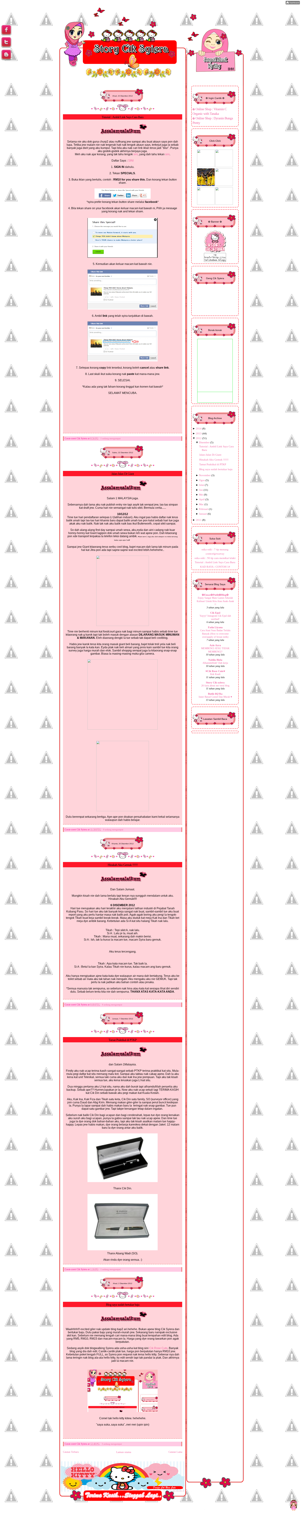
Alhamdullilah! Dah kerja (215, 662)
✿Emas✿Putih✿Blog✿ (215, 594)
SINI (131, 160)
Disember (204, 442)
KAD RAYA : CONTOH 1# (215, 566)
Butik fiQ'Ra (215, 693)
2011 (198, 519)
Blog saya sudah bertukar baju (122, 1304)
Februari (203, 508)
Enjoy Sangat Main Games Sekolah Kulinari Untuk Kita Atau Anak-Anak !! (215, 601)
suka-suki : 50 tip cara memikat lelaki (214, 558)
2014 (198, 428)
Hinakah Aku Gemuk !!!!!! (123, 865)
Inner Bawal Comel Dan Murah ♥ (215, 696)
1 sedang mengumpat (110, 438)
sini (135, 154)
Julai (201, 484)
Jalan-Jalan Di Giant (122, 473)
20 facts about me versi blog (215, 685)
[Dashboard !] (293, 3)
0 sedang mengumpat (113, 829)
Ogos (202, 480)
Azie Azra (215, 645)
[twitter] (6, 47)
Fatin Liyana (215, 627)
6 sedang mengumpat (112, 1004)
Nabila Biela (215, 659)
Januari (203, 513)
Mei (201, 494)
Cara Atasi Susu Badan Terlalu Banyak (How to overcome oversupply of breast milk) (215, 633)
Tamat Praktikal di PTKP (123, 1040)
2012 (198, 438)
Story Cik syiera (215, 682)
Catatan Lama (175, 1451)
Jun (201, 489)
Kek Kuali (215, 674)
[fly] (293, 1504)
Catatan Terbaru (71, 1451)
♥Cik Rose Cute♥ (215, 671)
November (205, 475)
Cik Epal (215, 612)
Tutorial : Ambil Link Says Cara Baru (122, 117)
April (202, 499)
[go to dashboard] (6, 59)
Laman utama (123, 1451)
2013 (198, 433)
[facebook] (6, 34)
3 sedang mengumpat (112, 1444)
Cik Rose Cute (158, 1348)
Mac (201, 504)
